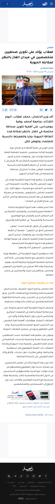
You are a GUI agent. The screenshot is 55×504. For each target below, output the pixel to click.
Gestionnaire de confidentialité (27, 490)
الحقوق (38, 495)
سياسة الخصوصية (38, 486)
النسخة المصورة (44, 483)
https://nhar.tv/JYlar (34, 415)
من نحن (21, 483)
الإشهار (31, 483)
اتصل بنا (10, 483)
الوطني (50, 48)
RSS (14, 486)
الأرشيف (22, 486)
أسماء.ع (44, 68)
